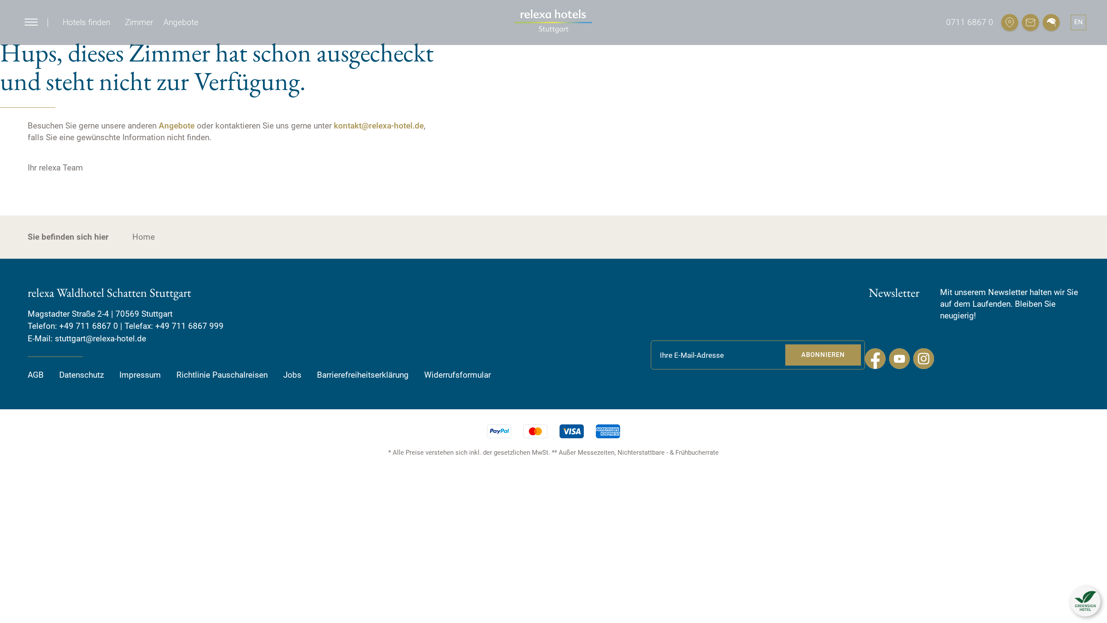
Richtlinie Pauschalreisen (222, 375)
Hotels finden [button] (86, 22)
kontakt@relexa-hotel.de (379, 126)
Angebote (177, 126)
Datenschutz (81, 375)
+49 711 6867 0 (88, 326)
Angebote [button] (180, 22)
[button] (1085, 601)
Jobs (292, 375)
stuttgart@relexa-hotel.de (100, 339)
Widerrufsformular (457, 375)
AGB (36, 375)
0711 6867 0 (969, 22)
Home (143, 237)
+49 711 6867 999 (189, 326)
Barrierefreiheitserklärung (363, 375)
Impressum (140, 375)
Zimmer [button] (139, 22)
